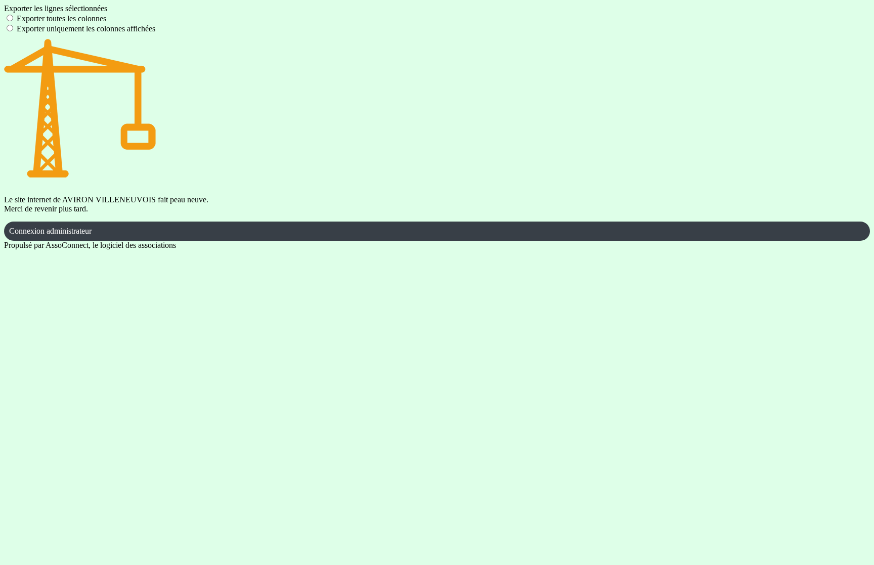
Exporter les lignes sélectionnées (55, 8)
